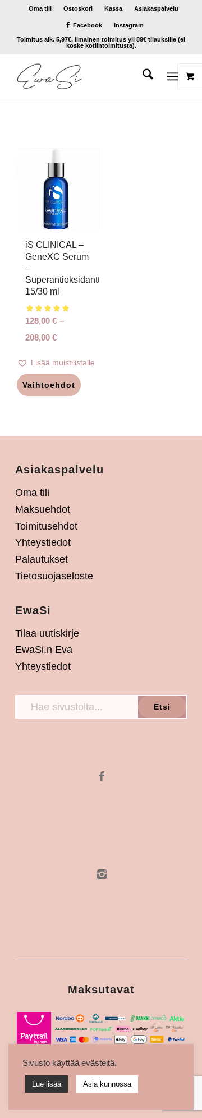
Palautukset (41, 559)
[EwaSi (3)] (84, 76)
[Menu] (172, 76)
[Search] (142, 76)
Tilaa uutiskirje (47, 633)
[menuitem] (40, 8)
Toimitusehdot (46, 526)
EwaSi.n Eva (43, 649)
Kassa (113, 8)
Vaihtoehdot (48, 384)
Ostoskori (78, 8)
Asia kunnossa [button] (107, 1084)
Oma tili (40, 8)
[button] (58, 362)
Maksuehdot (42, 509)
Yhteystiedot (43, 542)
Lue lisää (46, 1084)
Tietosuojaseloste (54, 576)
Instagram (129, 25)
